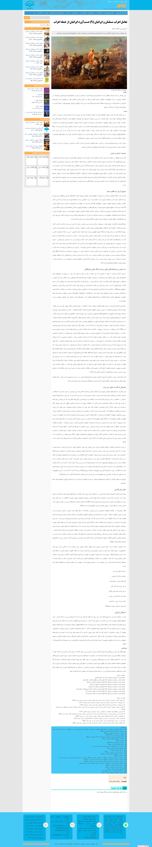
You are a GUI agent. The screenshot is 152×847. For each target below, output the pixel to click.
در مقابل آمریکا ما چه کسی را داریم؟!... (31, 112)
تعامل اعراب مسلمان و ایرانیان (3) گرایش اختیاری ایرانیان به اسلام (106, 682)
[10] (121, 329)
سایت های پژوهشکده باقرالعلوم (40, 153)
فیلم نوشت (93, 835)
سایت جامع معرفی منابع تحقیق (87, 821)
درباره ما (122, 1)
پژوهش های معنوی (90, 837)
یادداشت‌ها (40, 13)
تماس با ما (115, 1)
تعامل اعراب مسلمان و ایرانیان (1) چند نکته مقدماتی (110, 677)
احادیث (68, 13)
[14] (53, 451)
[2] (125, 207)
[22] (106, 606)
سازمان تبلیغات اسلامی (89, 817)
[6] (57, 251)
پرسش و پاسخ (91, 13)
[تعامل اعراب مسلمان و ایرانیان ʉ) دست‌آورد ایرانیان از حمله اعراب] (89, 62)
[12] (105, 419)
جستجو (109, 1)
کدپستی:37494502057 (62, 830)
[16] (82, 470)
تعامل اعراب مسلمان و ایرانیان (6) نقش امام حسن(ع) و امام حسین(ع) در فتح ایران (100, 689)
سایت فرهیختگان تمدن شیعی (87, 828)
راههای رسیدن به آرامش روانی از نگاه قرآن (30, 146)
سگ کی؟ (40, 94)
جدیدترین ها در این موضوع (41, 85)
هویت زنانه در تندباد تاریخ (35, 88)
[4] (105, 228)
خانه (126, 1)
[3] (58, 207)
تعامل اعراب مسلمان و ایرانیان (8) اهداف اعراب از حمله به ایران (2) (105, 693)
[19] (81, 505)
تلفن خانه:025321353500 (60, 826)
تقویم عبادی (84, 13)
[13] (124, 442)
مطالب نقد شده (44, 25)
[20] (111, 542)
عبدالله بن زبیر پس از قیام (35, 838)
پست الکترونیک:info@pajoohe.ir (61, 834)
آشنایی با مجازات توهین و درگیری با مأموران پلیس (28, 134)
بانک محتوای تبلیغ (109, 13)
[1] (71, 173)
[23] (124, 644)
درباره (67, 837)
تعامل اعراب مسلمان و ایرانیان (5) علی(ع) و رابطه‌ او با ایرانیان (106, 686)
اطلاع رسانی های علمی (121, 13)
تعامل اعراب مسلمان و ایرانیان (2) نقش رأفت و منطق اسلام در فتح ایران (104, 680)
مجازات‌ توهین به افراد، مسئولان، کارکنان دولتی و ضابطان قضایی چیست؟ (33, 826)
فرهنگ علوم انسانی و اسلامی (57, 13)
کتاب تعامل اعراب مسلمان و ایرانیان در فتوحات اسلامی (27, 78)
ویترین (46, 13)
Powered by (143, 846)
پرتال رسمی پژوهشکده (89, 819)
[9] (101, 313)
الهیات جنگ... (39, 106)
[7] (102, 263)
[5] (102, 232)
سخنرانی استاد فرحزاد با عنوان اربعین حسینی (33, 835)
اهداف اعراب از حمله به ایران (96, 115)
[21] (67, 554)
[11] (91, 372)
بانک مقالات (100, 13)
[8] (116, 289)
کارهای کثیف (39, 100)
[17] (60, 474)
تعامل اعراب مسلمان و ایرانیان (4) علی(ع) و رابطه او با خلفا (107, 684)
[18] (88, 502)
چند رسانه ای (75, 13)
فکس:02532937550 (62, 828)
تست (35, 13)
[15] (118, 470)
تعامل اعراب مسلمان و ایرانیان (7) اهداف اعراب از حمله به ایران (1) (105, 691)
